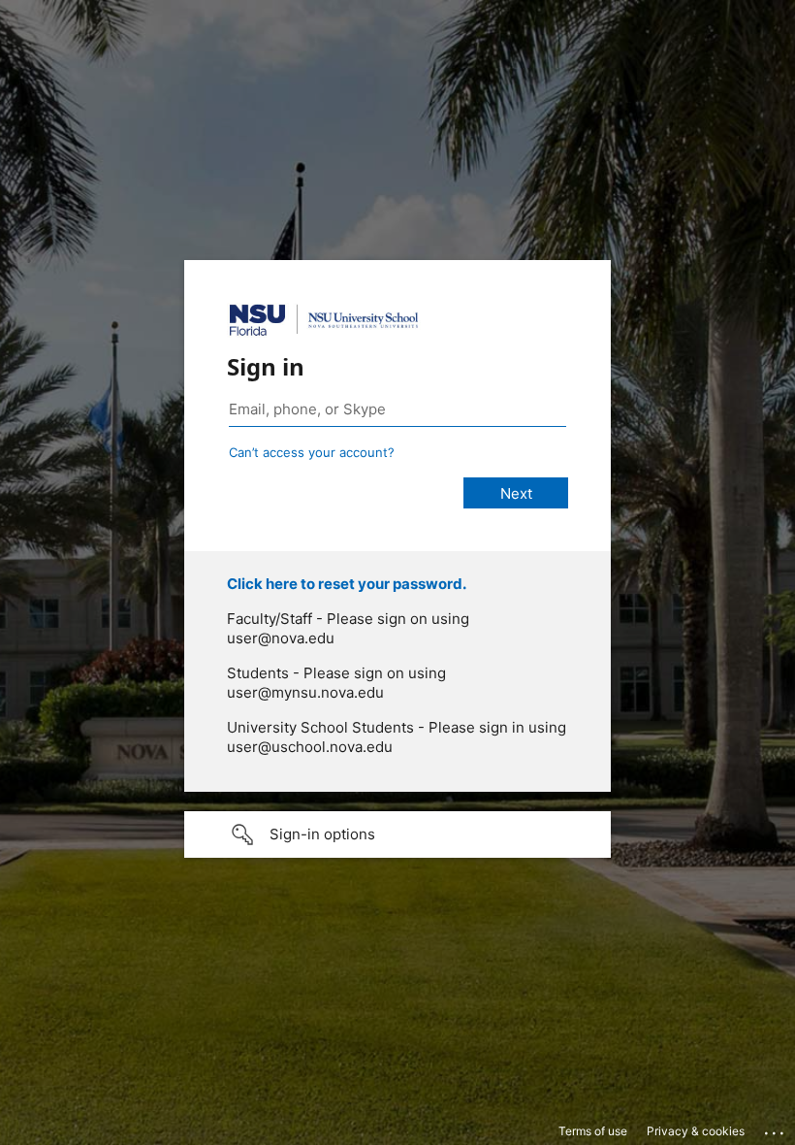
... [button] (775, 1128)
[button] (397, 834)
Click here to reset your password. (346, 583)
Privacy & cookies (696, 1131)
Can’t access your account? (312, 452)
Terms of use (592, 1131)
